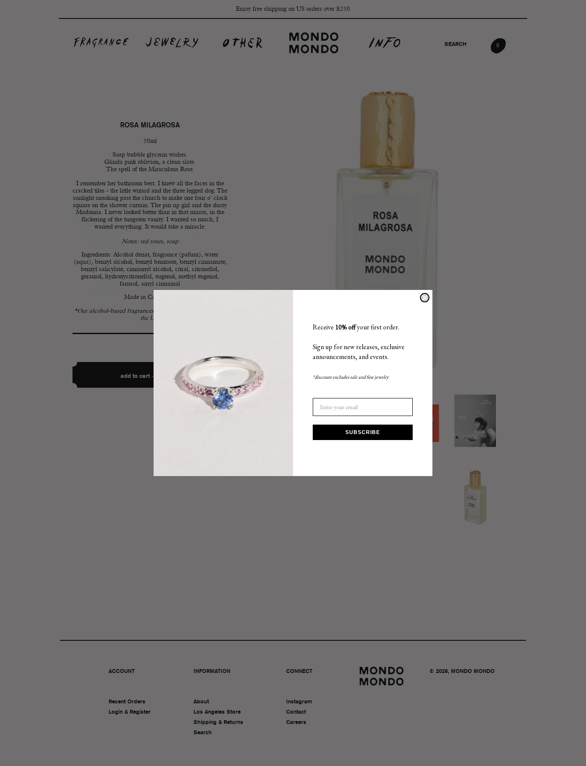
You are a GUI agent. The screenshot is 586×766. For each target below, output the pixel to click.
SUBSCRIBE (362, 432)
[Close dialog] (424, 297)
